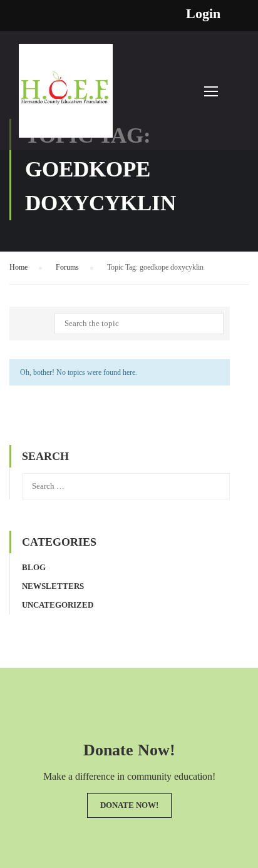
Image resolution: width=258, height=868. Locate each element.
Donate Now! (129, 805)
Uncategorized (57, 605)
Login (203, 14)
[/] (66, 97)
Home (18, 267)
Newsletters (53, 586)
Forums (67, 267)
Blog (34, 567)
